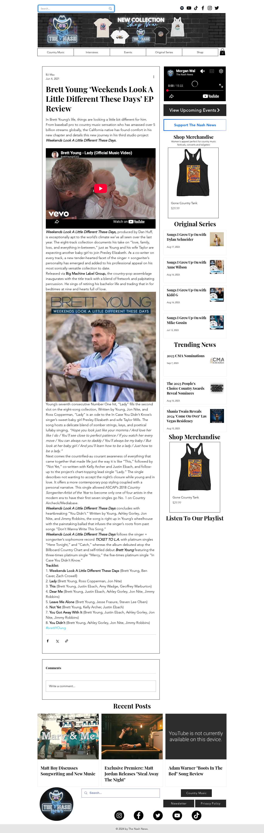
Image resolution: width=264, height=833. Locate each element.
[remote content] (101, 188)
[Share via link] (66, 641)
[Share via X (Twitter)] (57, 641)
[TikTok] (196, 8)
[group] (193, 182)
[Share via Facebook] (47, 641)
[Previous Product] (162, 183)
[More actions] (153, 76)
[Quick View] (193, 173)
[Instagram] (210, 8)
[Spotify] (182, 8)
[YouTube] (189, 8)
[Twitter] (217, 8)
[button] (222, 51)
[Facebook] (203, 8)
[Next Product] (224, 183)
